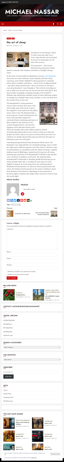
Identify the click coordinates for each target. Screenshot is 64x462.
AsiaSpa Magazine (9, 320)
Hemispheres (7, 324)
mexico (58, 292)
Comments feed (8, 397)
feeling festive (20, 295)
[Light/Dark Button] (54, 24)
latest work (19, 420)
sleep (19, 204)
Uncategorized (26, 420)
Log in (5, 390)
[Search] (58, 24)
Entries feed (7, 394)
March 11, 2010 (18, 45)
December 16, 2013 (22, 297)
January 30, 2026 (21, 426)
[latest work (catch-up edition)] (9, 423)
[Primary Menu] (3, 24)
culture (53, 290)
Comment (10, 229)
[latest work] (37, 423)
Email (9, 258)
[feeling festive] (9, 294)
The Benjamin (50, 76)
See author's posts (29, 189)
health (56, 290)
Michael (10, 45)
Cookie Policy (34, 457)
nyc (13, 38)
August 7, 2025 (50, 425)
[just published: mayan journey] (38, 294)
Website (9, 265)
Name (9, 252)
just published (52, 292)
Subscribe (61, 24)
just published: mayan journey (52, 297)
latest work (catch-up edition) (22, 423)
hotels (8, 38)
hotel (12, 204)
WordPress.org (8, 401)
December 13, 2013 (52, 300)
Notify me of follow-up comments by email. (22, 271)
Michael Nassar (32, 11)
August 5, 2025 (50, 438)
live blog (18, 293)
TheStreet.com (8, 335)
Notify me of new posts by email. (18, 274)
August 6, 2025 (21, 438)
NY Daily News (8, 328)
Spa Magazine (7, 332)
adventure (48, 290)
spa (46, 294)
